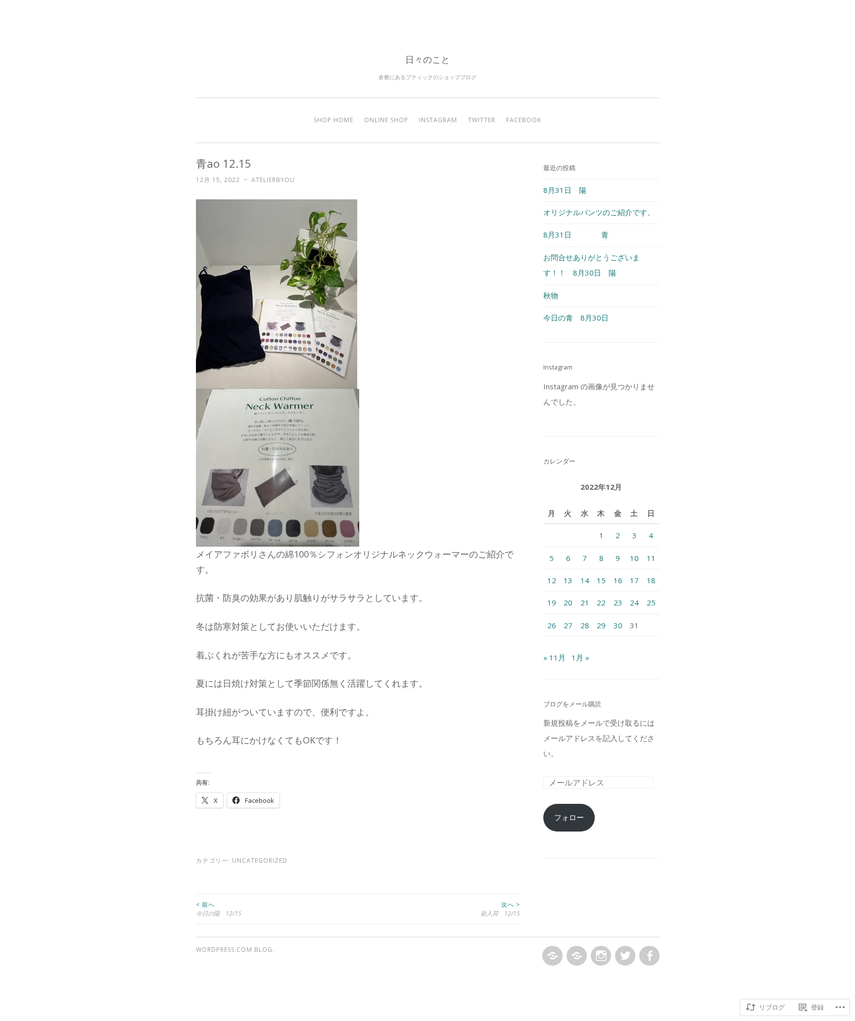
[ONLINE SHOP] (576, 956)
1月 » (580, 657)
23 (618, 602)
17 (634, 580)
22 (601, 602)
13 (568, 580)
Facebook (523, 120)
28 (584, 625)
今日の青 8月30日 (576, 318)
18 (651, 580)
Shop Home (333, 120)
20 (568, 602)
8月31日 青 (576, 234)
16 (618, 580)
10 (634, 558)
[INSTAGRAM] (600, 956)
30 (618, 625)
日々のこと (427, 59)
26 (551, 625)
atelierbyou (273, 180)
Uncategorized (259, 860)
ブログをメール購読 (572, 704)
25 (651, 602)
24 (634, 602)
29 (601, 625)
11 (651, 558)
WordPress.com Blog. (235, 949)
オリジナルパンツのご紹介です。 (599, 212)
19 (551, 602)
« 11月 (554, 657)
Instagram (438, 120)
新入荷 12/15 (500, 909)
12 (551, 580)
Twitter (481, 120)
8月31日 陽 (564, 190)
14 (584, 580)
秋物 (550, 295)
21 (584, 602)
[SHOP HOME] (551, 956)
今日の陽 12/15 (218, 909)
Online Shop (386, 120)
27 (568, 625)
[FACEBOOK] (648, 956)
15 (601, 580)
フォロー (569, 817)
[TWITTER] (624, 956)
